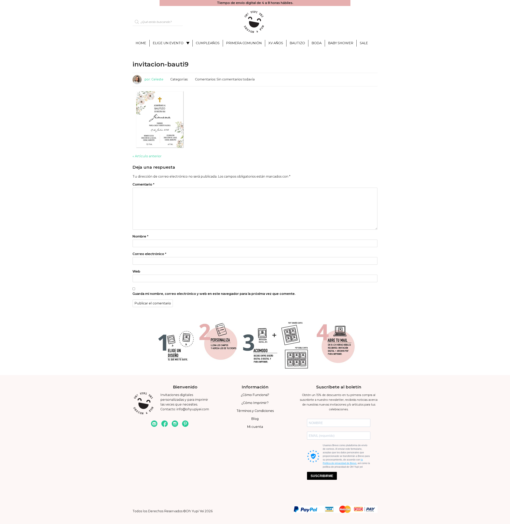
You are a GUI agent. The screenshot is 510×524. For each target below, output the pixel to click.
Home (141, 43)
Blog (255, 419)
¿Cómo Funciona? (255, 395)
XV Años (275, 43)
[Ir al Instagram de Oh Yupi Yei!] (175, 424)
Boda (317, 43)
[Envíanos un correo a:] (154, 424)
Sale (364, 43)
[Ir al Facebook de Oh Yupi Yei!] (164, 424)
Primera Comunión (244, 43)
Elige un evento (168, 43)
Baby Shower (340, 43)
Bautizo (297, 43)
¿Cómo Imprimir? (255, 403)
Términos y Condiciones (255, 411)
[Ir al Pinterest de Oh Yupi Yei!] (185, 424)
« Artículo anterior (147, 156)
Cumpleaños (208, 43)
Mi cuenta (255, 427)
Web (136, 271)
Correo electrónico (149, 254)
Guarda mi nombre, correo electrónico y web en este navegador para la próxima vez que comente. (213, 294)
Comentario (143, 184)
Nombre (140, 236)
